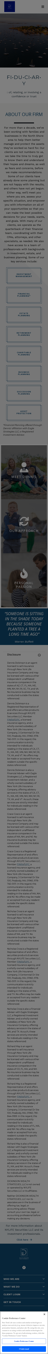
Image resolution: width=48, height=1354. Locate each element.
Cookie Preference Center (24, 1341)
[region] (24, 1332)
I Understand (24, 1349)
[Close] (44, 1314)
